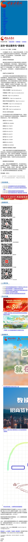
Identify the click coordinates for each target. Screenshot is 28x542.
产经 (4, 32)
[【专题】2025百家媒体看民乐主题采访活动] (15, 328)
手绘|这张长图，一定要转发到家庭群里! (12, 506)
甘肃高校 (24, 41)
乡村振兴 (5, 18)
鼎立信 (5, 23)
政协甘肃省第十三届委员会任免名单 (14, 288)
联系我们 (18, 531)
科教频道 (18, 41)
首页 (4, 10)
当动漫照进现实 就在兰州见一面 (11, 386)
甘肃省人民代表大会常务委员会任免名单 (15, 293)
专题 (4, 34)
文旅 (4, 19)
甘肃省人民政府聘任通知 (12, 291)
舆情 (4, 24)
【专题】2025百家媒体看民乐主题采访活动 (13, 330)
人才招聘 (8, 531)
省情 (4, 26)
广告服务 (13, 531)
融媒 (4, 14)
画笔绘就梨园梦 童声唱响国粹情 (16, 191)
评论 (4, 13)
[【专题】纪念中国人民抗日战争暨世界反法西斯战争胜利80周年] (15, 311)
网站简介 (3, 531)
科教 (4, 28)
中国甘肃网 (11, 41)
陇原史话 (5, 21)
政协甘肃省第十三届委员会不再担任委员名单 (16, 290)
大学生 (5, 29)
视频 (4, 16)
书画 (4, 31)
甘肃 (4, 11)
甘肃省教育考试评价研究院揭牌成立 (17, 186)
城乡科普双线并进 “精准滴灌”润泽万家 (17, 192)
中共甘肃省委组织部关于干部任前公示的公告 (16, 287)
